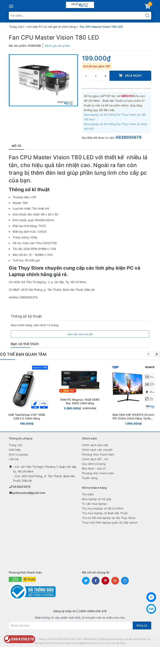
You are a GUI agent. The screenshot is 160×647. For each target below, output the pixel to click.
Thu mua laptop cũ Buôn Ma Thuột (105, 513)
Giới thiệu (15, 449)
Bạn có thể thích (25, 344)
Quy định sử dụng (94, 463)
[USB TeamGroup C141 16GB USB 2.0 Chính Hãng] (26, 396)
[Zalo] (151, 609)
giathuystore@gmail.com (29, 492)
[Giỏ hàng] (147, 7)
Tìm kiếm (88, 494)
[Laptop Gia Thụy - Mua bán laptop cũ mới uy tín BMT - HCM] (80, 4)
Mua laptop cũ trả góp (96, 499)
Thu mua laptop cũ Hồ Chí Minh (102, 508)
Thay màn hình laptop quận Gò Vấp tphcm (110, 522)
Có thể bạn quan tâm (23, 354)
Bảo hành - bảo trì (94, 468)
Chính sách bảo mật (95, 445)
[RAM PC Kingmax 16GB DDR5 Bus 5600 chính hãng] (80, 388)
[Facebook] (151, 597)
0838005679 (128, 137)
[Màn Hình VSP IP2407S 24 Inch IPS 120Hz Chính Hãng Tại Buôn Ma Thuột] (133, 396)
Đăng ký (142, 625)
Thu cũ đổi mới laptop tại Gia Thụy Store (108, 517)
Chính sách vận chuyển (97, 449)
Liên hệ (13, 459)
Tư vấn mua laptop (94, 503)
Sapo (123, 643)
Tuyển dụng (90, 478)
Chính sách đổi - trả (95, 459)
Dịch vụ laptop (18, 454)
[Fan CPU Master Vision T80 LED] (43, 80)
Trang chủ (15, 445)
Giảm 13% (69, 390)
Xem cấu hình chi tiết (80, 334)
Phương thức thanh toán (98, 454)
